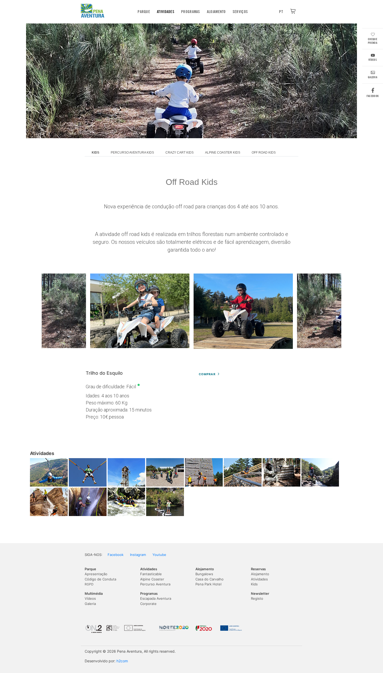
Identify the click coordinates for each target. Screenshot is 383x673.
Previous (61, 312)
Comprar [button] (207, 374)
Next (322, 312)
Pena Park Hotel (208, 584)
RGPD (89, 584)
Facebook (373, 96)
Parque (144, 11)
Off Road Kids (264, 152)
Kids (254, 584)
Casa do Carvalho (209, 579)
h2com (122, 661)
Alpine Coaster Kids (222, 152)
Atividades (165, 11)
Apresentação (96, 574)
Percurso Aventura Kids (132, 152)
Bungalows (204, 574)
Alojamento (216, 11)
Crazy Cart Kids (179, 152)
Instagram (138, 555)
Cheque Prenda (372, 41)
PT (281, 11)
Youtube (159, 555)
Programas (190, 11)
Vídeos (372, 60)
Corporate (148, 604)
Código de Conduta (100, 579)
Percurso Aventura (155, 584)
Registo (257, 598)
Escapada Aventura (155, 598)
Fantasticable (151, 574)
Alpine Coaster (152, 579)
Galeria (372, 77)
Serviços (240, 11)
